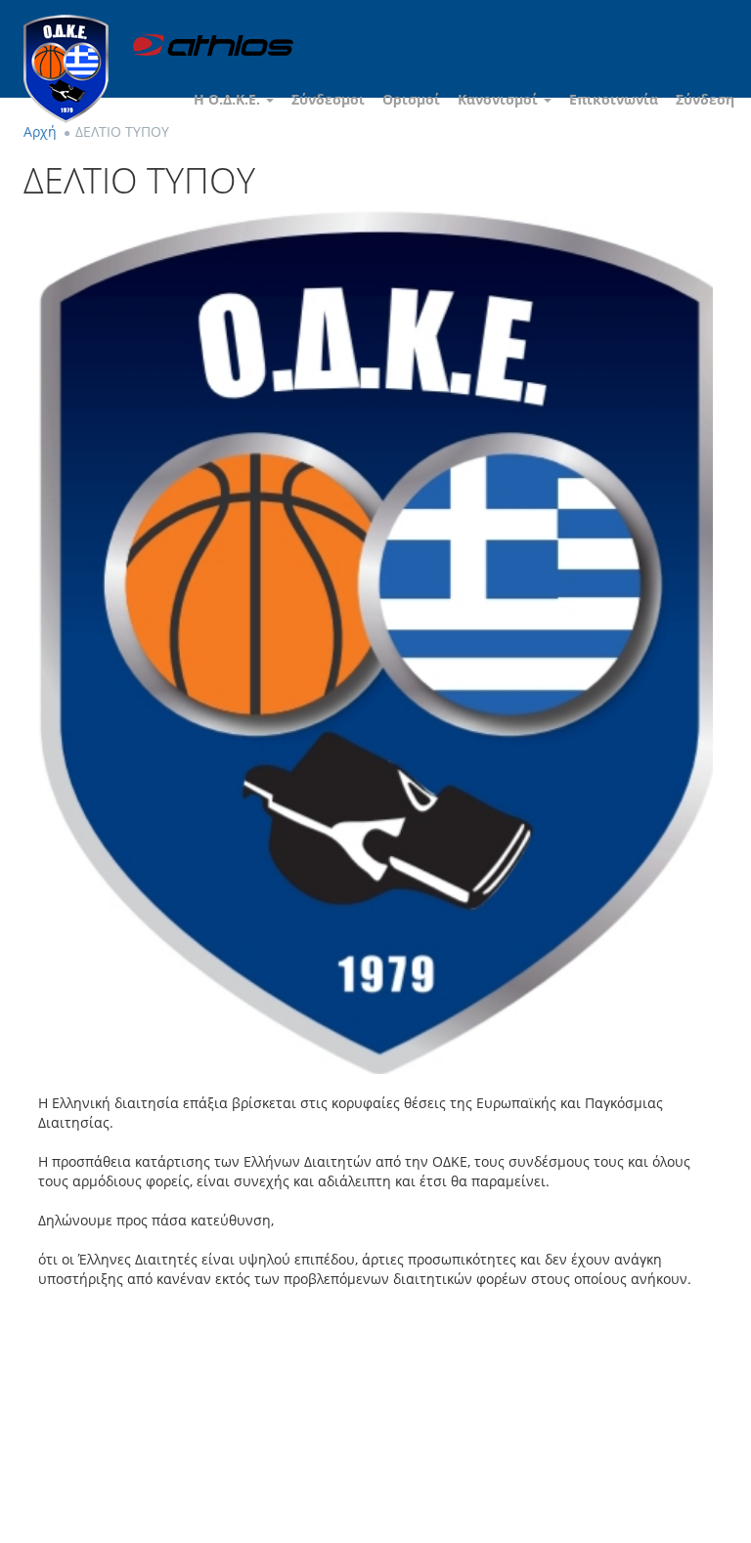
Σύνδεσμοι (328, 99)
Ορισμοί (411, 99)
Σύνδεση (705, 99)
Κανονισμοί (500, 99)
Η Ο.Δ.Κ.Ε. (229, 99)
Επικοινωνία (613, 99)
